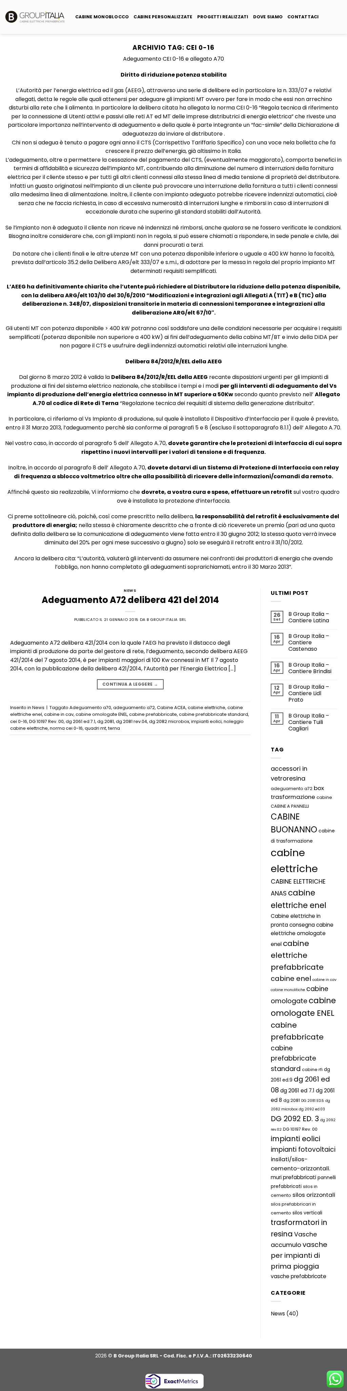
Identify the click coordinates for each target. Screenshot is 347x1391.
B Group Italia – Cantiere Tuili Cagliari (308, 722)
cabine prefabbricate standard (213, 714)
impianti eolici (206, 721)
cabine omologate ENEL (101, 714)
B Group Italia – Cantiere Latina (308, 617)
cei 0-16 (18, 721)
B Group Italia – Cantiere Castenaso (308, 642)
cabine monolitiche (288, 989)
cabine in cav (59, 714)
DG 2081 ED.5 (312, 1100)
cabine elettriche (206, 707)
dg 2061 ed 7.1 (80, 721)
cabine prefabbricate (153, 714)
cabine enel (291, 978)
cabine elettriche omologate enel (302, 934)
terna (114, 728)
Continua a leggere (130, 684)
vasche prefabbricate (298, 1276)
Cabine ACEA (171, 707)
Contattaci (303, 17)
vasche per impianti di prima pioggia (299, 1255)
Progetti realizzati (222, 17)
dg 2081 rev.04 (131, 721)
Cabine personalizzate (163, 17)
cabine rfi (312, 1069)
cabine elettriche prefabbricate (297, 955)
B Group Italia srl (166, 619)
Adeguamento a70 (90, 707)
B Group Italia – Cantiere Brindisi (309, 668)
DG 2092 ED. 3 (295, 1119)
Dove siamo (268, 17)
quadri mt (95, 728)
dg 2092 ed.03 (312, 1109)
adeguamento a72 (134, 707)
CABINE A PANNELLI (290, 806)
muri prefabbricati (293, 1177)
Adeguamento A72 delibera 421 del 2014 (130, 600)
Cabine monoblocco (102, 17)
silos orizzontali (313, 1195)
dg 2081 (105, 721)
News (130, 590)
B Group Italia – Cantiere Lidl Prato (308, 693)
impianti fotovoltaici (303, 1149)
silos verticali (307, 1212)
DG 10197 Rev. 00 (46, 721)
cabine (324, 797)
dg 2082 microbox (169, 721)
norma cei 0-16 (66, 728)
